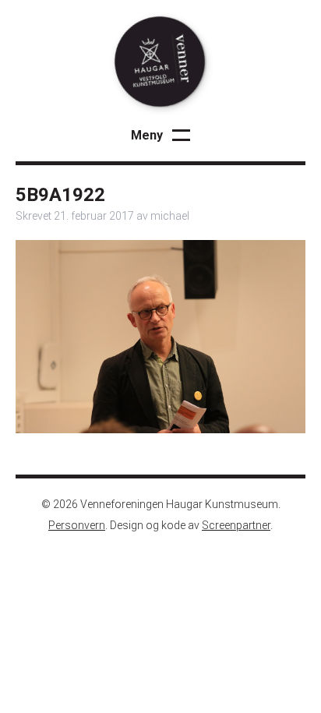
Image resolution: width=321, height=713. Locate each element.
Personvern (76, 525)
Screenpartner (236, 525)
